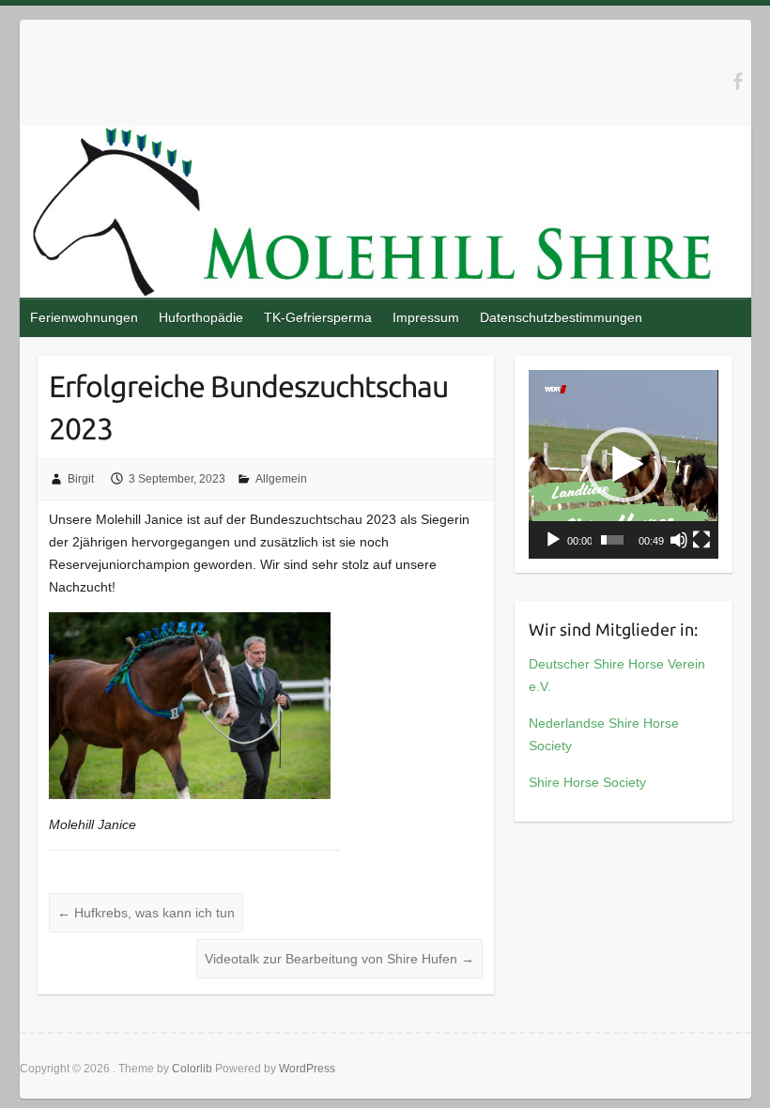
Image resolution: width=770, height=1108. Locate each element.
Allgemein (281, 478)
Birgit (81, 478)
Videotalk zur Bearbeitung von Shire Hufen (339, 958)
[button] (623, 464)
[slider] (612, 540)
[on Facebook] (737, 81)
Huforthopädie (201, 317)
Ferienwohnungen (84, 317)
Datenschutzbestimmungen (561, 317)
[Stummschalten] (679, 540)
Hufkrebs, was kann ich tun (146, 912)
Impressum (426, 317)
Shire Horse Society (587, 782)
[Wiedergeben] (553, 540)
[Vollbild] (701, 540)
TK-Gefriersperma (318, 317)
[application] (623, 464)
